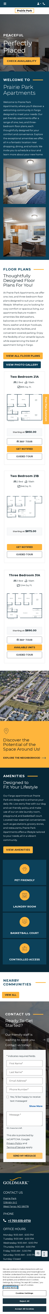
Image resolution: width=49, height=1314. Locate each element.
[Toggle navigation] (5, 3)
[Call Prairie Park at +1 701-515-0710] (44, 3)
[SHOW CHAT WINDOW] (38, 1253)
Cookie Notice (10, 1288)
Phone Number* (19, 1089)
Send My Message (24, 1155)
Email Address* (18, 1080)
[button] (39, 3)
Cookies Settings (24, 1293)
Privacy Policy (14, 1143)
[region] (24, 1287)
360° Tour (30, 441)
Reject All (24, 1301)
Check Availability (21, 61)
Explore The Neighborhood (21, 757)
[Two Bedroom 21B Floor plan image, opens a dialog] (24, 507)
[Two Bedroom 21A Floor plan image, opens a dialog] (24, 408)
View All (10, 995)
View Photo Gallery (22, 364)
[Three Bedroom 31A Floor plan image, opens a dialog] (24, 606)
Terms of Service (16, 1147)
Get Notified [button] (29, 448)
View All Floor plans (23, 355)
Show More (35, 1106)
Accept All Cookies (24, 1309)
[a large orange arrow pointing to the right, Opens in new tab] (16, 1180)
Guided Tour (29, 456)
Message (15, 1114)
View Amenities (18, 849)
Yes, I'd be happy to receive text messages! (25, 1098)
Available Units (28, 647)
